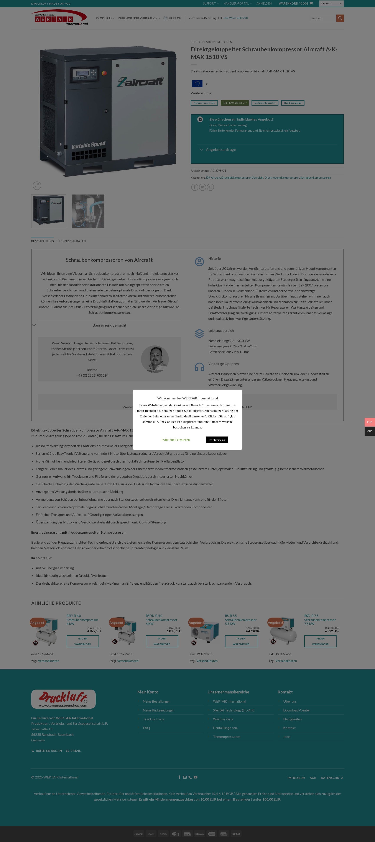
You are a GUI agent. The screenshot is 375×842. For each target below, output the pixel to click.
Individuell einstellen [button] (175, 439)
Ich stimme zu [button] (217, 439)
